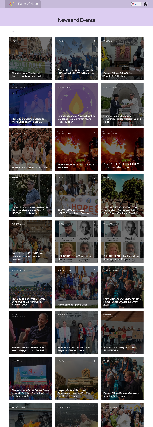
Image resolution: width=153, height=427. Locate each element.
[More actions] (49, 41)
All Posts (12, 32)
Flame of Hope (28, 4)
